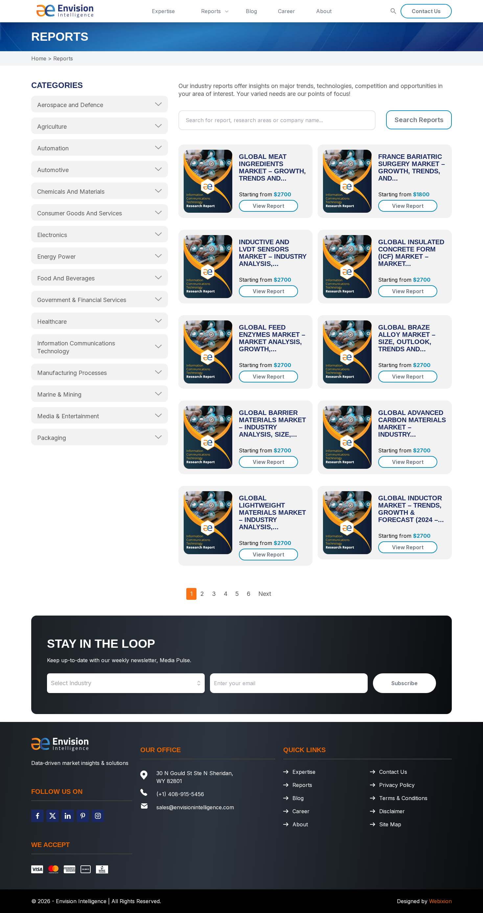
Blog (251, 11)
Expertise (163, 11)
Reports (211, 11)
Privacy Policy (397, 785)
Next (264, 593)
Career (286, 11)
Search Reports (419, 120)
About (324, 11)
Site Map (390, 824)
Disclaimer (392, 811)
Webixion (440, 901)
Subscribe (404, 683)
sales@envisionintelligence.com (195, 807)
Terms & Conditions (403, 798)
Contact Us (426, 11)
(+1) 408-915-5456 (180, 794)
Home (38, 58)
